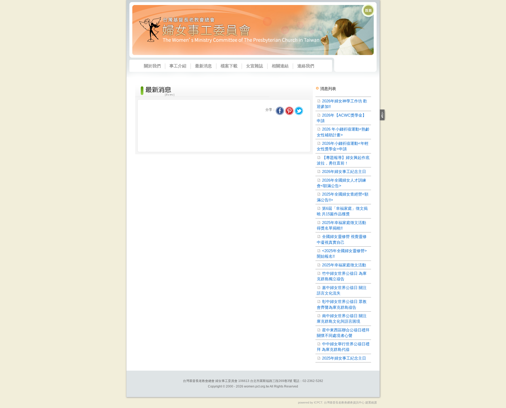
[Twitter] (299, 110)
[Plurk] (289, 110)
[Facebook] (280, 110)
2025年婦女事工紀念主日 (344, 358)
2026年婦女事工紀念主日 (344, 171)
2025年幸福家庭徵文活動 (344, 265)
